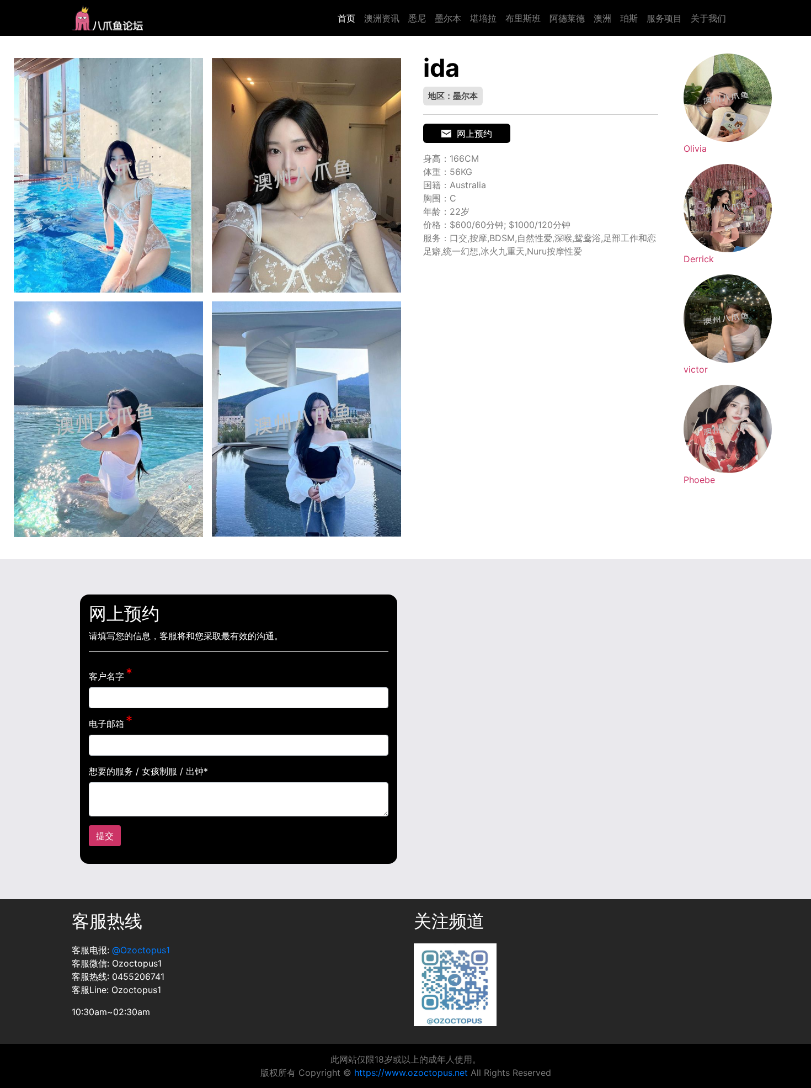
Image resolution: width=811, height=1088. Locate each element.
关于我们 (708, 18)
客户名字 (106, 676)
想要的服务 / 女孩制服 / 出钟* (148, 771)
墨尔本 (448, 18)
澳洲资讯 (381, 18)
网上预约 (474, 133)
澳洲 (602, 18)
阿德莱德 (567, 18)
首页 (346, 18)
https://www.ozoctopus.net (411, 1072)
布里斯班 (523, 18)
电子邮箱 (106, 723)
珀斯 (629, 18)
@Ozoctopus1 (141, 950)
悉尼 (417, 18)
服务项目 (664, 18)
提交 (105, 835)
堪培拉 (483, 18)
